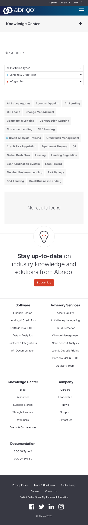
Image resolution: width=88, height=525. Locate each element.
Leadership (65, 397)
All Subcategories (19, 103)
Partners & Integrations (23, 343)
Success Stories (22, 404)
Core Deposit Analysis (65, 343)
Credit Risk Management (62, 137)
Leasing (40, 155)
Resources (22, 397)
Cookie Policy (68, 485)
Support (65, 412)
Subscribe (44, 282)
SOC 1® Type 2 (23, 451)
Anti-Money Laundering (65, 320)
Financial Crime (22, 312)
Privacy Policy (20, 485)
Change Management (40, 112)
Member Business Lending (25, 172)
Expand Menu (80, 24)
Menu (81, 10)
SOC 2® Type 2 (23, 458)
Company (65, 382)
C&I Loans (13, 112)
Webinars (23, 419)
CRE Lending (46, 129)
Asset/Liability (65, 312)
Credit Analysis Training (25, 137)
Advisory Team (65, 365)
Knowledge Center (23, 23)
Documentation (22, 444)
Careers (53, 2)
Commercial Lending (21, 120)
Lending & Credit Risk (23, 320)
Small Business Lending (45, 181)
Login (75, 2)
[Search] (82, 3)
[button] (44, 497)
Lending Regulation (64, 155)
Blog (23, 389)
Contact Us (65, 2)
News (65, 404)
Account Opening (47, 103)
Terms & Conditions (44, 485)
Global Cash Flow (18, 155)
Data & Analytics (23, 335)
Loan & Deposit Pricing (65, 350)
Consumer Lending (20, 129)
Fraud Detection (65, 328)
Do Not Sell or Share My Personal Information (44, 497)
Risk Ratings (56, 172)
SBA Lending (15, 181)
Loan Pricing (53, 163)
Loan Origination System (23, 163)
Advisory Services (65, 305)
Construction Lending (54, 120)
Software (23, 305)
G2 (74, 146)
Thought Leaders (22, 412)
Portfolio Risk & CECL (23, 328)
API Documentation (22, 350)
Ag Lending (72, 103)
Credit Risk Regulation (22, 146)
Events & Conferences (22, 427)
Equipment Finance (54, 146)
